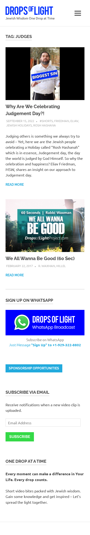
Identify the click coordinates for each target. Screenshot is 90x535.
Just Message (45, 345)
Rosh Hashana (44, 125)
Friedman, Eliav (66, 121)
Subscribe (19, 436)
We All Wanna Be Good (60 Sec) (40, 258)
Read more (15, 184)
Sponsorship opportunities (34, 368)
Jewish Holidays (19, 125)
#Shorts (46, 121)
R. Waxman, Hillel (52, 266)
